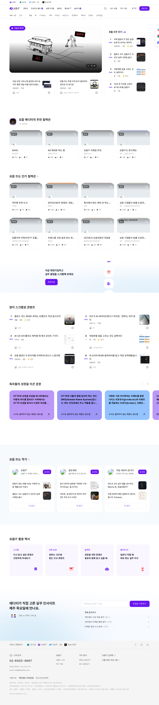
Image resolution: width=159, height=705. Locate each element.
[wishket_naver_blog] (148, 645)
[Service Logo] (14, 8)
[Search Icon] (105, 8)
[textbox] (104, 603)
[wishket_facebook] (136, 645)
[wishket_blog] (142, 645)
